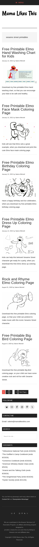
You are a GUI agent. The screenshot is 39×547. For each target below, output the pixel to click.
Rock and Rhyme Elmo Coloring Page (18, 281)
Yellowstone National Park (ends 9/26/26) (19, 451)
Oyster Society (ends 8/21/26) (14, 480)
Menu (21, 3)
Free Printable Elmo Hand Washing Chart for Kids (18, 52)
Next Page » (23, 392)
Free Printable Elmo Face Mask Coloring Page (18, 109)
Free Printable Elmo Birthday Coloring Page (18, 166)
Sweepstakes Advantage (20, 499)
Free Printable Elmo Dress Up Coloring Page (18, 222)
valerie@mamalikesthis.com (19, 422)
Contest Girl (6, 499)
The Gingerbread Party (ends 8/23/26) (18, 477)
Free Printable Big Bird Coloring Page (17, 337)
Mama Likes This (19, 13)
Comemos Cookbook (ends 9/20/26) (17, 461)
